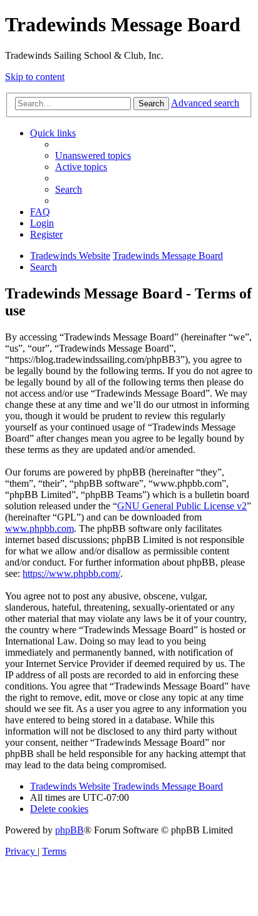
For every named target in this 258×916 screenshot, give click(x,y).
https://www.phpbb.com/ (71, 573)
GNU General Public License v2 (182, 506)
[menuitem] (93, 155)
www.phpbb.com (39, 528)
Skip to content (34, 76)
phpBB (69, 830)
